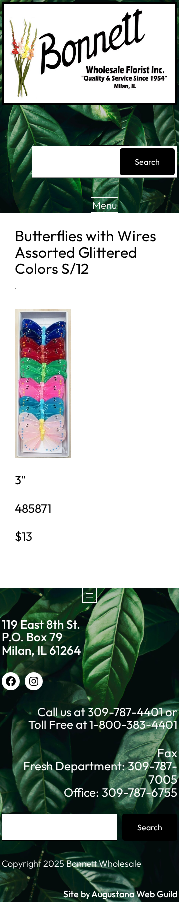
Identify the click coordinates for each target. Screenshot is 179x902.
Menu (104, 205)
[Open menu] (89, 595)
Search (147, 162)
